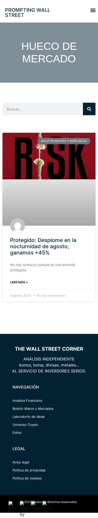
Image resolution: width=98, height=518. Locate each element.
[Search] (89, 109)
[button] (93, 10)
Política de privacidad (29, 470)
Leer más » (19, 282)
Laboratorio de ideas (29, 417)
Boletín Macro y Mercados (33, 409)
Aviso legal (21, 462)
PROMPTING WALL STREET (27, 12)
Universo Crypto (25, 425)
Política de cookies (27, 478)
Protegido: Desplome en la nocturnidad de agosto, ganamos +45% (43, 246)
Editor (17, 433)
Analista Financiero (27, 401)
